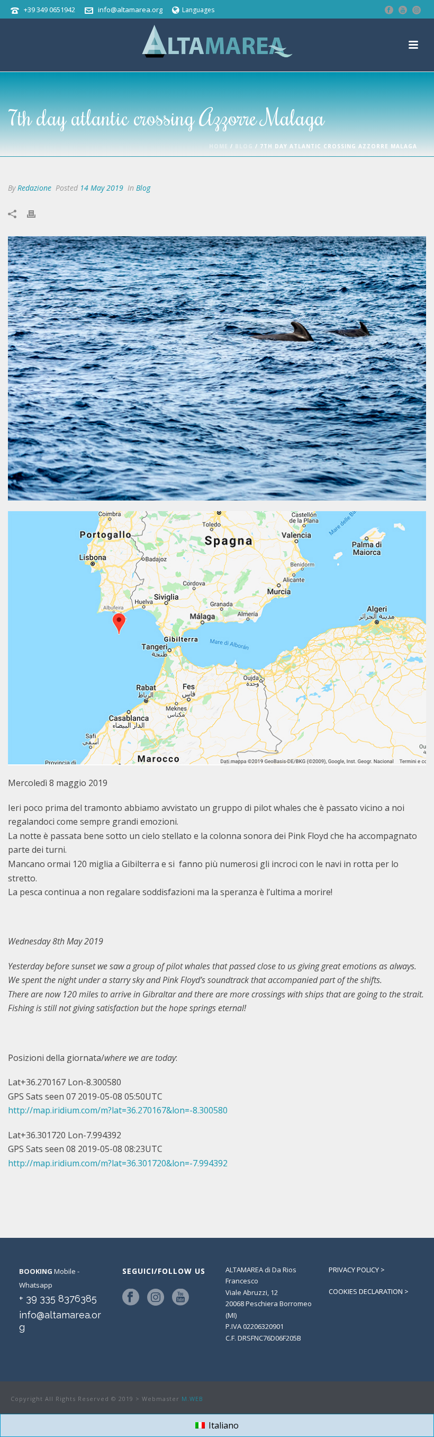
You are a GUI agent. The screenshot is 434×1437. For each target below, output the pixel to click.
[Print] (36, 213)
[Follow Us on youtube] (180, 1298)
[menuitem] (216, 1425)
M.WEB (192, 1399)
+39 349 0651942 (49, 9)
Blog (244, 146)
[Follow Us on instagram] (155, 1298)
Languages (198, 9)
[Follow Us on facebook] (130, 1298)
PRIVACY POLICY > (357, 1269)
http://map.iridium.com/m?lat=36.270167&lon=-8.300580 (118, 1110)
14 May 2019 (101, 188)
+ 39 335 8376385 (58, 1298)
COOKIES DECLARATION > (369, 1291)
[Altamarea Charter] (216, 42)
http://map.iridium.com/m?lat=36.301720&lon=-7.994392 (118, 1163)
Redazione (34, 188)
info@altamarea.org (130, 9)
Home (218, 146)
